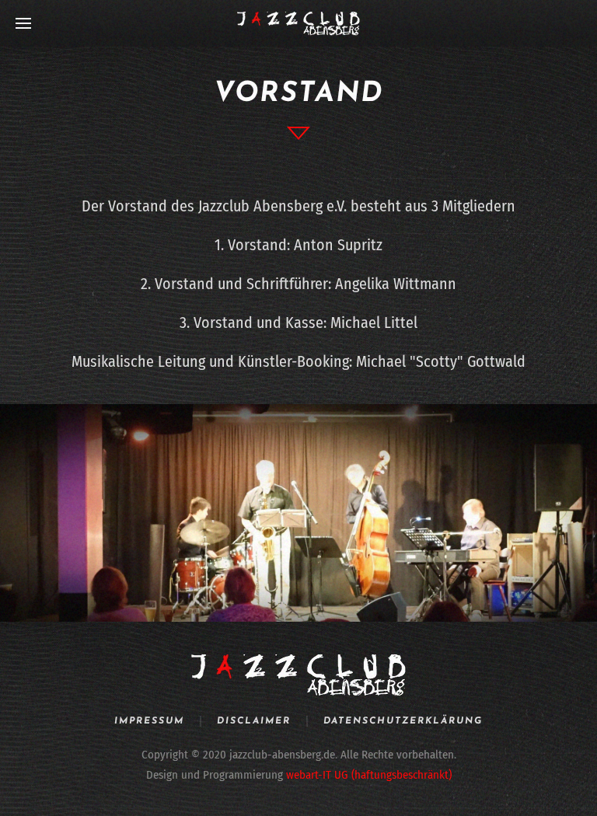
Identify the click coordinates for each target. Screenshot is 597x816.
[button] (23, 23)
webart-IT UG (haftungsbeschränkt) (369, 775)
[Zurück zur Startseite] (298, 23)
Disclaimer (254, 721)
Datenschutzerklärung (403, 721)
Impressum (149, 721)
